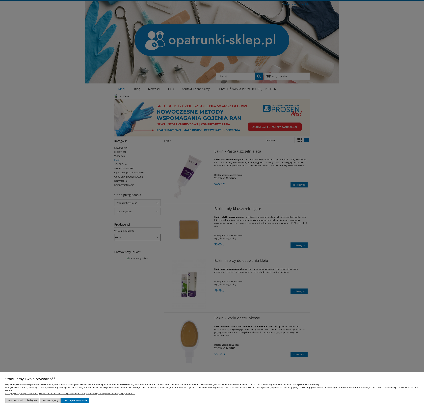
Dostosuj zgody (50, 400)
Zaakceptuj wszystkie (75, 400)
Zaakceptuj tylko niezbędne (22, 400)
